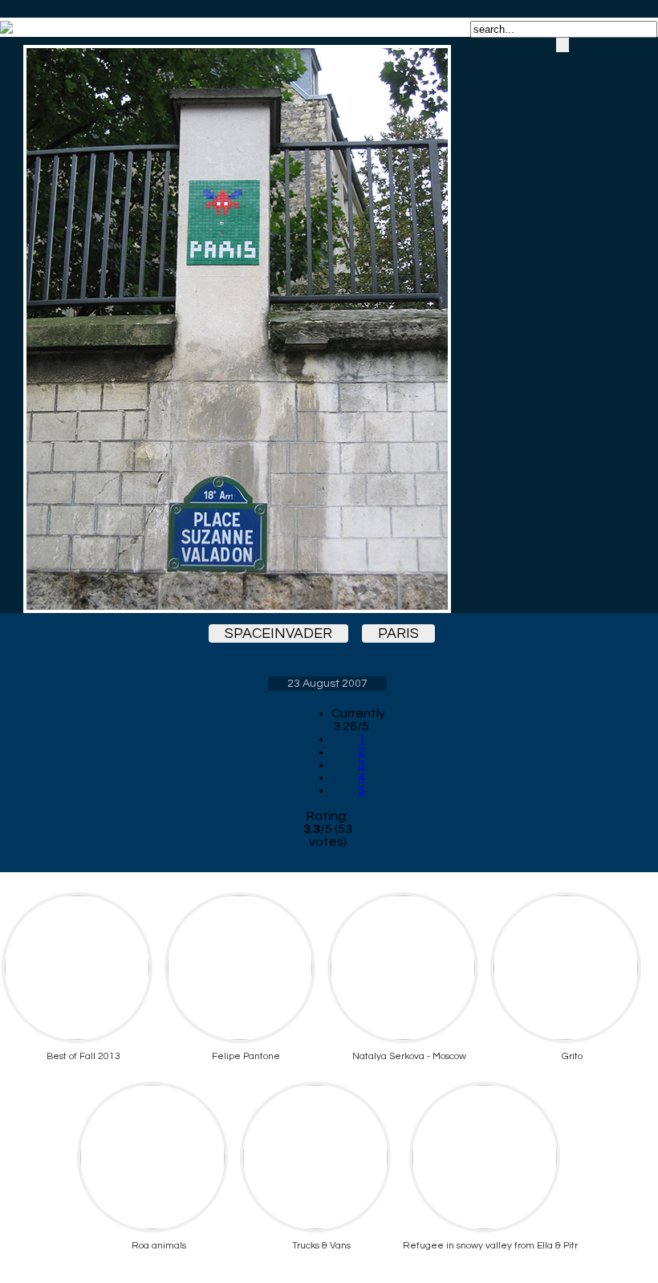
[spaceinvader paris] (327, 329)
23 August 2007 (327, 683)
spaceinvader (278, 633)
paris (398, 633)
